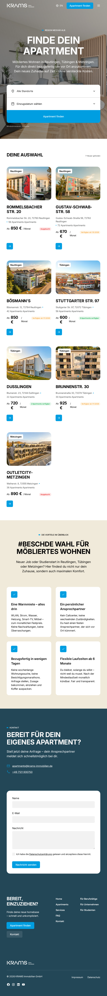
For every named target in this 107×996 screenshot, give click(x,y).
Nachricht (17, 828)
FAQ (58, 915)
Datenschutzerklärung (40, 854)
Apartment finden (80, 5)
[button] (53, 91)
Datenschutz (93, 977)
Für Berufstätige (88, 898)
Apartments (62, 904)
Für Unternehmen (89, 904)
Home (59, 898)
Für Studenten (87, 910)
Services (60, 910)
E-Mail (16, 813)
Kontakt (14, 934)
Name (15, 798)
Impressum (77, 977)
